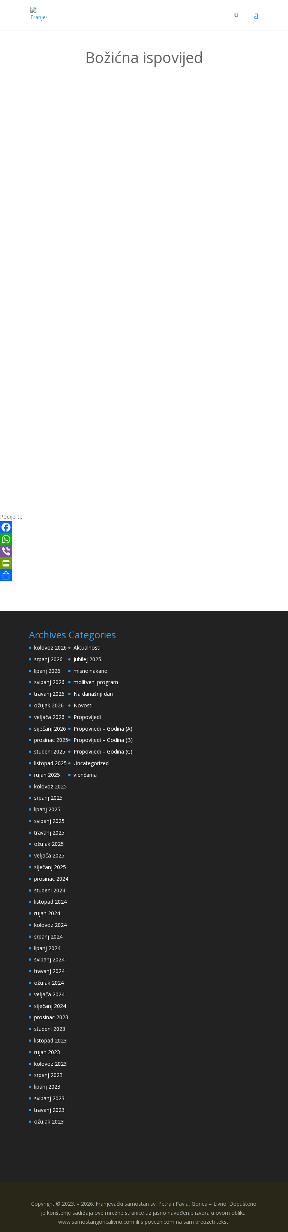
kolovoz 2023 (50, 1063)
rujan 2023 (47, 1052)
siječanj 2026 (50, 728)
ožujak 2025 (49, 843)
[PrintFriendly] (144, 563)
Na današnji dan (93, 693)
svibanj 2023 (49, 1098)
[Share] (144, 575)
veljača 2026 (49, 717)
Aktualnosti (87, 647)
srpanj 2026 (48, 659)
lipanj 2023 (47, 1086)
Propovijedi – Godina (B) (103, 739)
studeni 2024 (49, 890)
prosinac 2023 (51, 1017)
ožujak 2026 (49, 705)
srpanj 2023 (48, 1075)
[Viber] (144, 551)
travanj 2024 (49, 971)
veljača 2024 (49, 994)
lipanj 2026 (47, 670)
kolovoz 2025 (50, 786)
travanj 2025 (49, 832)
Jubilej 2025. (88, 659)
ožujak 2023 (49, 1121)
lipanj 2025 (47, 809)
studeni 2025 (49, 751)
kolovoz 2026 (50, 647)
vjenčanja (85, 774)
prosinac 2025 (51, 739)
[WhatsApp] (144, 539)
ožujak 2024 (49, 982)
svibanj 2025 (49, 820)
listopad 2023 (50, 1040)
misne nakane (90, 670)
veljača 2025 (49, 855)
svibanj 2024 (49, 959)
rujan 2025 (47, 774)
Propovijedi (87, 717)
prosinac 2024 (51, 878)
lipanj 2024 (47, 948)
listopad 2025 (50, 763)
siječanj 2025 (50, 867)
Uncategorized (91, 763)
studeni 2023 (49, 1028)
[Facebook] (144, 527)
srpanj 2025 (48, 797)
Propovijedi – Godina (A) (103, 728)
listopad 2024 (50, 901)
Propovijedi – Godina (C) (103, 751)
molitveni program (96, 682)
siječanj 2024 (50, 1005)
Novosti (83, 705)
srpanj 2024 (48, 936)
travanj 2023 (49, 1109)
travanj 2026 (49, 693)
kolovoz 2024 (50, 924)
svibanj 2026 (49, 682)
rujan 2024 (47, 913)
